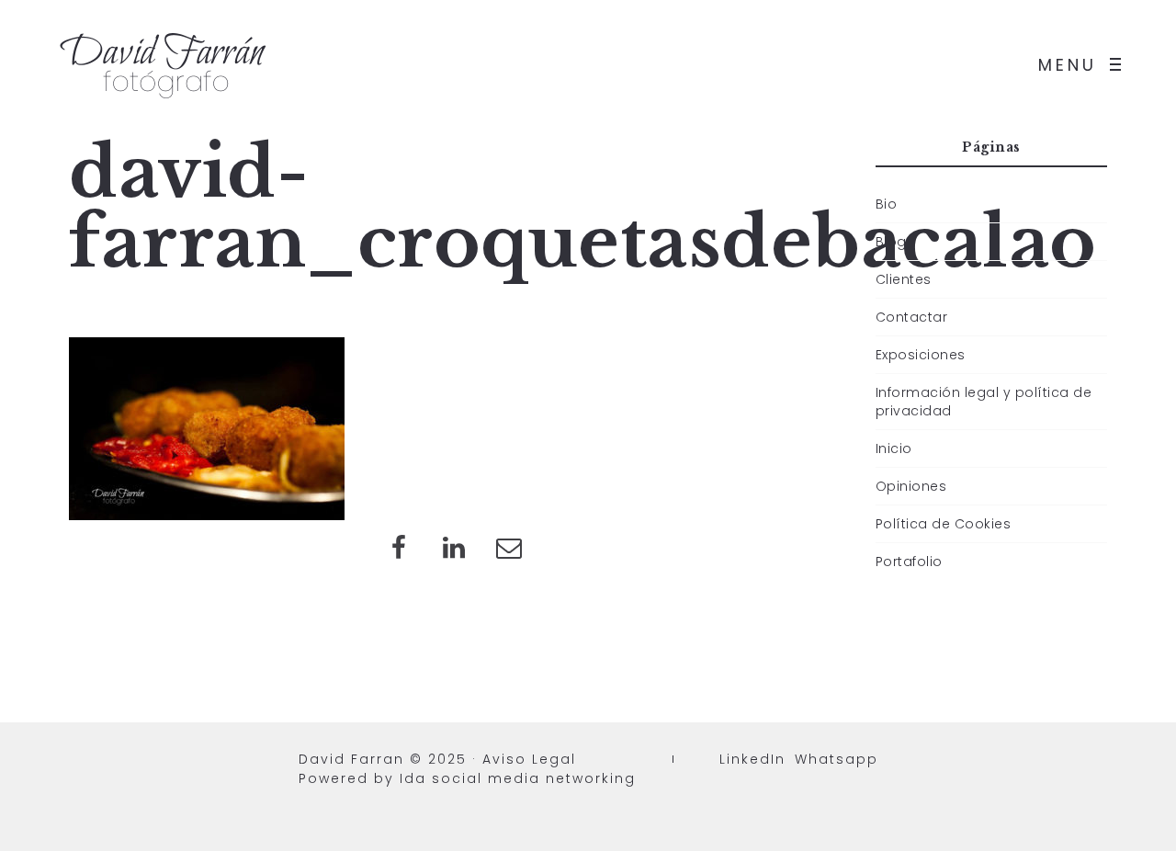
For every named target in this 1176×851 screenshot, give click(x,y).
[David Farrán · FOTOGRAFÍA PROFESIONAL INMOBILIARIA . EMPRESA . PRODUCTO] (165, 64)
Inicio (894, 448)
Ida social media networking (518, 778)
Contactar (912, 317)
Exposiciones (921, 355)
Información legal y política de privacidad (984, 401)
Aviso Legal (529, 759)
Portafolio (909, 561)
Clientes (904, 279)
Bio (887, 204)
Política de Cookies (944, 524)
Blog (891, 242)
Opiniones (911, 486)
